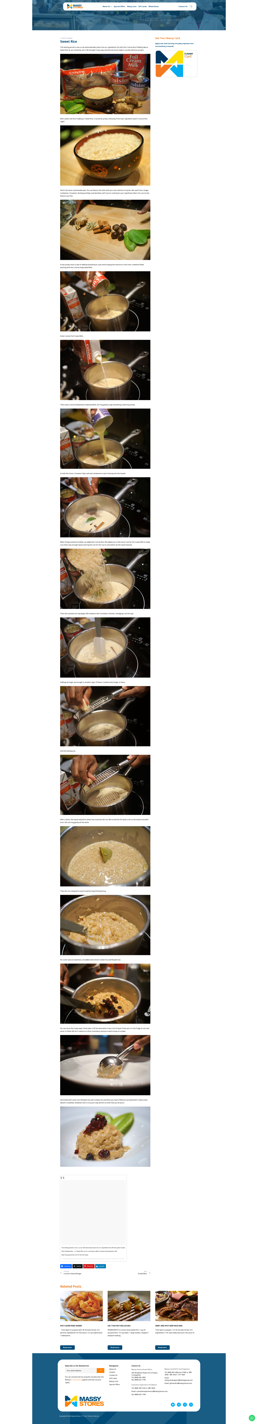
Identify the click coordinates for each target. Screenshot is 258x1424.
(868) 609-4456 (173, 1372)
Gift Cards (113, 1378)
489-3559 (173, 1375)
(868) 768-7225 (140, 1388)
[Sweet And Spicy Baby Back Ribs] (176, 1292)
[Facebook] (173, 1405)
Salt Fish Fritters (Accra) (119, 1326)
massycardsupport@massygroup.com (179, 1380)
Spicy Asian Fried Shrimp (71, 1326)
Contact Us (113, 1375)
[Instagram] (179, 1405)
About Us (112, 1369)
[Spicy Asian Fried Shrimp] (81, 1292)
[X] (185, 1405)
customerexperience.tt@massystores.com (151, 1391)
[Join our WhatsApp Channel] (252, 1418)
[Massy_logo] (75, 6)
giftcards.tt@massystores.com (181, 1383)
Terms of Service (93, 1416)
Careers (112, 1372)
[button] (111, 6)
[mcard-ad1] (176, 64)
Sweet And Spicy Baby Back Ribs (168, 1326)
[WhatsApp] (191, 1405)
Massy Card (113, 1381)
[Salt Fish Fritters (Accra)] (129, 1292)
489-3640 (151, 1388)
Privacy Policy (76, 1380)
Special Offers (114, 1384)
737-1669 (181, 1375)
